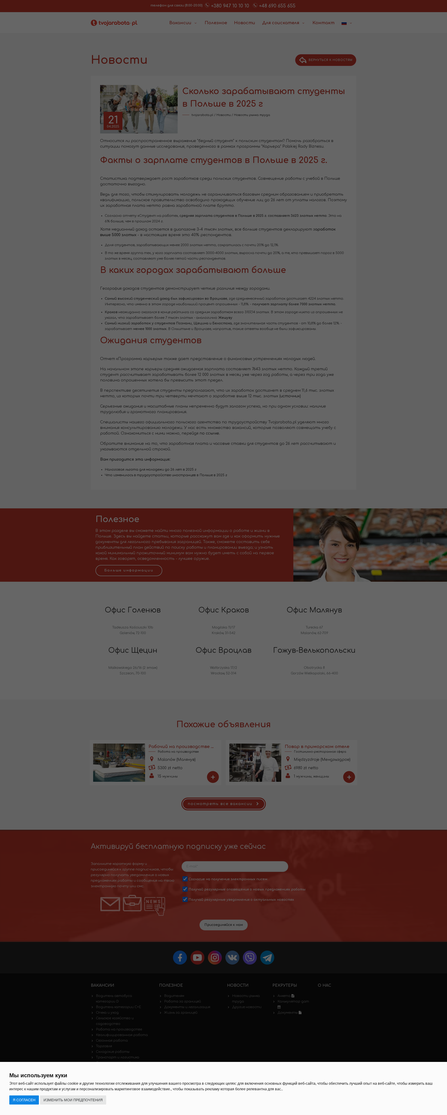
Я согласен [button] (24, 1100)
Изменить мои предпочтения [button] (73, 1100)
